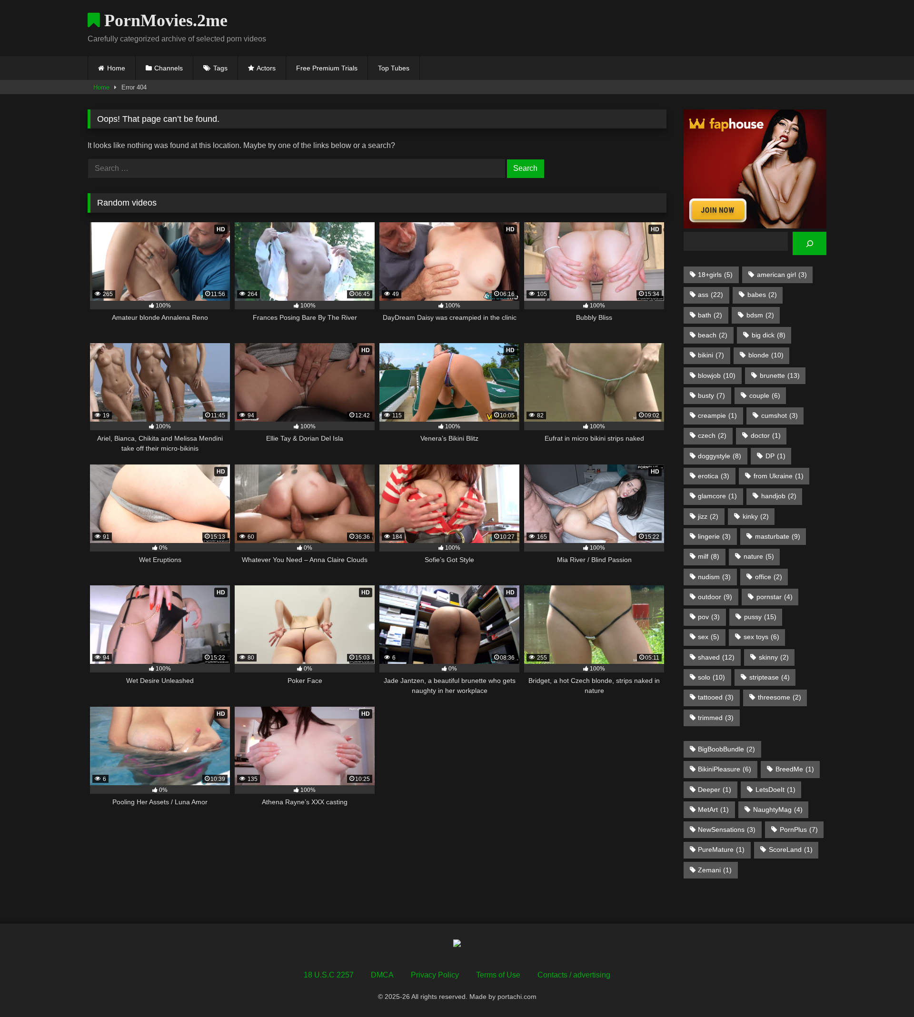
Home (116, 68)
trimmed (716, 717)
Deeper (714, 789)
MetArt (713, 809)
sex (708, 637)
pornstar (774, 597)
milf (708, 556)
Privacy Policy (435, 975)
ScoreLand (791, 849)
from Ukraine (779, 476)
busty (711, 395)
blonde (766, 355)
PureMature (721, 849)
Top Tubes (393, 68)
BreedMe (794, 769)
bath (710, 315)
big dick (768, 335)
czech (712, 435)
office (768, 577)
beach (712, 335)
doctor (766, 435)
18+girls (715, 274)
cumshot (779, 415)
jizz (708, 516)
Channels (168, 68)
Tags (220, 68)
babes (762, 294)
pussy (760, 617)
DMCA (382, 975)
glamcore (717, 496)
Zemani (715, 870)
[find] (809, 243)
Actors (266, 68)
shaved (716, 657)
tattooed (716, 697)
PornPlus (799, 829)
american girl (782, 274)
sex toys (761, 637)
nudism (714, 577)
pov (709, 617)
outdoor (715, 597)
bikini (711, 355)
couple (764, 395)
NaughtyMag (778, 809)
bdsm (760, 315)
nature (759, 556)
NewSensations (726, 829)
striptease (769, 677)
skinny (774, 657)
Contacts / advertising (573, 975)
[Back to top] (884, 988)
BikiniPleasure (724, 769)
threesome (779, 697)
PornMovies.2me (164, 20)
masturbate (777, 536)
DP (775, 456)
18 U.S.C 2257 (329, 975)
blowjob (716, 375)
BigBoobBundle (726, 749)
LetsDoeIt (775, 789)
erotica (713, 476)
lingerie (714, 536)
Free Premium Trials (327, 68)
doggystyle (719, 456)
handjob (778, 496)
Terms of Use (498, 975)
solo (711, 677)
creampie (717, 415)
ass (710, 294)
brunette (780, 375)
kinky (756, 516)
